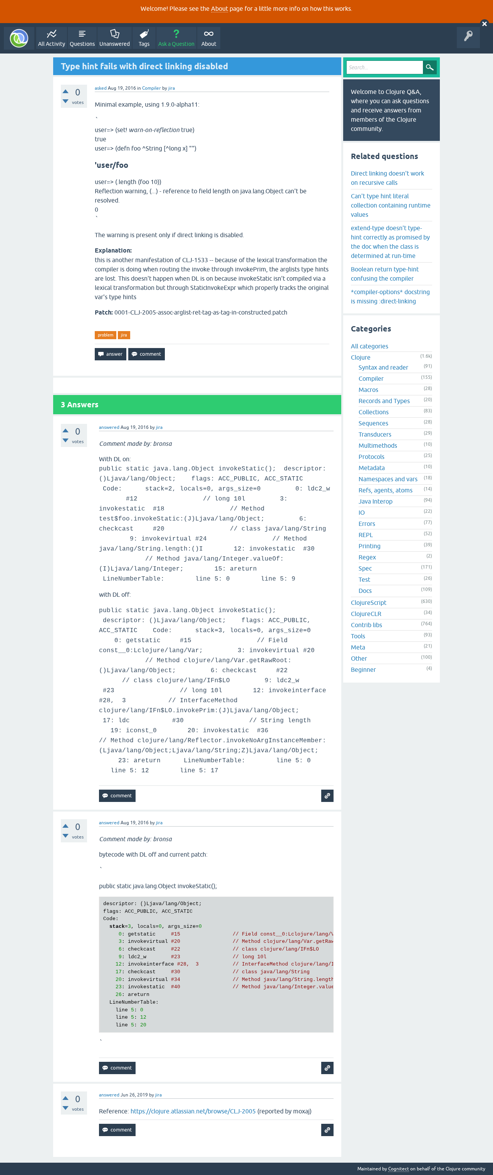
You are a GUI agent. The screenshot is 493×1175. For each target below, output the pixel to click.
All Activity (51, 44)
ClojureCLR (366, 613)
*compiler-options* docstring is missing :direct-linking (390, 296)
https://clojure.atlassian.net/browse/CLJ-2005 (193, 1111)
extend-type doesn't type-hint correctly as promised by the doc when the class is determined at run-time (390, 241)
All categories (369, 346)
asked (101, 88)
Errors (367, 523)
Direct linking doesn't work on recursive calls (387, 178)
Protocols (371, 456)
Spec (365, 568)
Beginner (363, 669)
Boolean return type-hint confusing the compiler (385, 274)
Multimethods (378, 445)
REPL (366, 534)
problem (105, 335)
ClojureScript (368, 602)
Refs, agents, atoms (386, 490)
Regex (367, 557)
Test (364, 579)
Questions (82, 44)
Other (359, 658)
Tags (144, 44)
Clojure (361, 357)
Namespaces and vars (388, 478)
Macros (368, 389)
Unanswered (114, 44)
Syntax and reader (383, 367)
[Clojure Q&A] (19, 38)
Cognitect (398, 1169)
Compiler (151, 88)
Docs (365, 590)
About (219, 8)
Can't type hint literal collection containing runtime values (391, 205)
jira (124, 335)
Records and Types (384, 400)
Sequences (373, 423)
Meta (358, 647)
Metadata (372, 467)
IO (362, 512)
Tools (358, 636)
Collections (374, 411)
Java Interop (375, 501)
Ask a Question (176, 44)
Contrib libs (366, 624)
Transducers (375, 434)
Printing (370, 545)
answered (109, 427)
